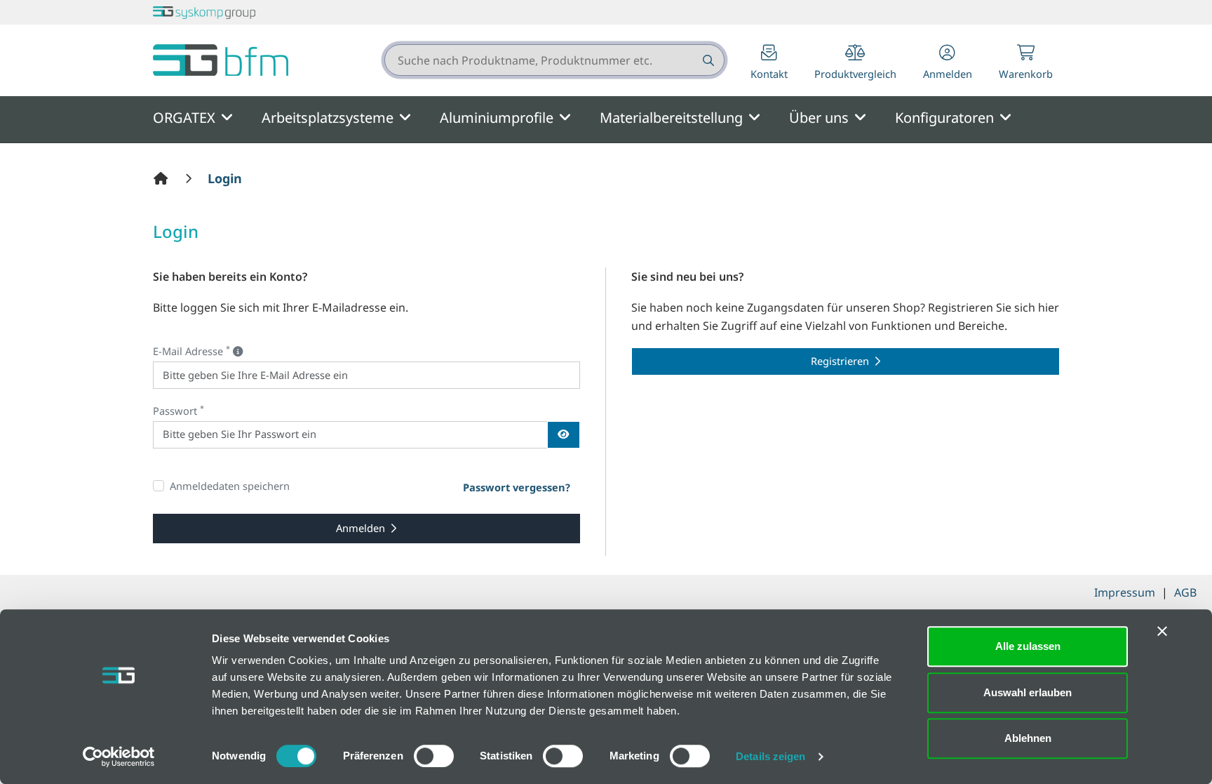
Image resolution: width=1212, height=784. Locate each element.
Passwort (178, 410)
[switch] (434, 756)
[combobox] (554, 60)
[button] (947, 63)
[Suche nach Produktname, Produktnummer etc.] (707, 60)
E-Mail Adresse (191, 350)
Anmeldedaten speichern (230, 486)
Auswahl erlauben (1027, 692)
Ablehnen (1027, 738)
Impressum (1124, 592)
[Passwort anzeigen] (563, 435)
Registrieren (840, 361)
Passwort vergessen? (516, 487)
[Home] (163, 178)
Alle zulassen (1027, 646)
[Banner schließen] (1162, 631)
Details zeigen (770, 756)
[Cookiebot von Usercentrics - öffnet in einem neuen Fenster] (119, 756)
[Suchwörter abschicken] (707, 60)
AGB (1185, 592)
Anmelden (360, 528)
